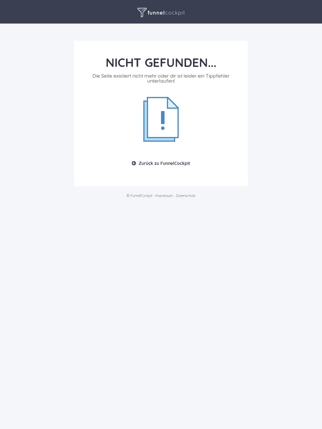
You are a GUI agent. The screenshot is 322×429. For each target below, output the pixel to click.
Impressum (164, 195)
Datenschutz (185, 195)
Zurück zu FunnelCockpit (164, 163)
